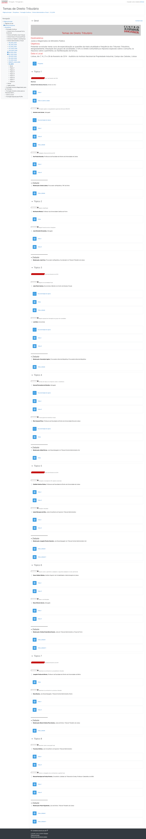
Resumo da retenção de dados (39, 837)
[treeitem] (15, 59)
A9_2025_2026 (13, 42)
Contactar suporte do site (39, 830)
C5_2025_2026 (13, 60)
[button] (32, 20)
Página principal (7, 12)
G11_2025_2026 (13, 48)
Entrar (142, 2)
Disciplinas (16, 12)
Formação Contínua (25, 12)
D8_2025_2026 (13, 58)
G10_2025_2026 (13, 50)
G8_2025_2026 (13, 44)
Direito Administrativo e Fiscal (40, 12)
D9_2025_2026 (13, 56)
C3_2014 (52, 12)
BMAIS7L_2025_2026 (14, 62)
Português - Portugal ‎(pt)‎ (15, 2)
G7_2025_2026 (13, 46)
